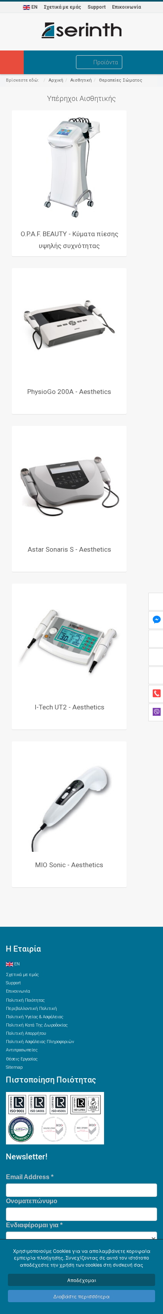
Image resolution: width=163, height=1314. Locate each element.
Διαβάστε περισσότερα (81, 1296)
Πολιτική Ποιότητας (25, 1000)
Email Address (29, 1177)
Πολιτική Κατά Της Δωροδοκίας (37, 1025)
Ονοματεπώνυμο (31, 1201)
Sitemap (14, 1067)
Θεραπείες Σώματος (120, 80)
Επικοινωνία (126, 7)
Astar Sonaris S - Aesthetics (69, 549)
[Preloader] (69, 167)
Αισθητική (81, 80)
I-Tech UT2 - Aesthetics (69, 707)
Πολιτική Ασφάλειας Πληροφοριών (40, 1041)
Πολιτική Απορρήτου (26, 1033)
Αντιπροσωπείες (22, 1050)
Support (96, 7)
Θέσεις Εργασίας (22, 1059)
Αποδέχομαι (81, 1280)
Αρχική (56, 80)
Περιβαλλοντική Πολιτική (31, 1008)
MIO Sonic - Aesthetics (69, 865)
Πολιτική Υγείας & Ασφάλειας (34, 1016)
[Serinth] (81, 30)
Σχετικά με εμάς (62, 7)
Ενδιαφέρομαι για (34, 1225)
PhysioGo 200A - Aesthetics (69, 392)
